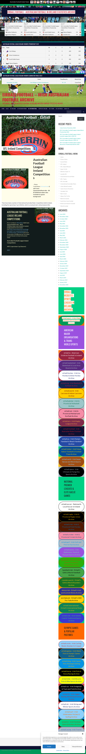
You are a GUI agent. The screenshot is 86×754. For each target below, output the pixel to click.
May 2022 (62, 223)
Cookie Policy (59, 750)
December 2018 (64, 284)
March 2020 (63, 259)
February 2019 (63, 280)
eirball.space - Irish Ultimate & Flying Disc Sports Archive (71, 471)
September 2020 (64, 247)
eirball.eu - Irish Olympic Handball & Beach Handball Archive (71, 441)
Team (7, 47)
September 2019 (64, 270)
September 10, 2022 (12, 82)
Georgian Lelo (64, 191)
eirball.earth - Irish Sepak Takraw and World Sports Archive (71, 461)
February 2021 (63, 240)
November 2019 (64, 266)
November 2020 (64, 244)
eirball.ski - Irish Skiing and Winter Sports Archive (71, 705)
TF (70, 47)
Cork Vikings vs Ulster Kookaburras (39, 82)
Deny (63, 746)
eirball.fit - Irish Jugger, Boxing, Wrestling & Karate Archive (71, 696)
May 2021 (62, 235)
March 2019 (63, 277)
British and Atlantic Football (67, 203)
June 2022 (62, 221)
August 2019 (63, 273)
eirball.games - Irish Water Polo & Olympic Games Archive (71, 653)
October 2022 (63, 219)
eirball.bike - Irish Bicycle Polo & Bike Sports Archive (71, 680)
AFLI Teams (51, 108)
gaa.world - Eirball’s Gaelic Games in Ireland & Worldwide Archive (71, 562)
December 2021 (64, 226)
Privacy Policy (66, 750)
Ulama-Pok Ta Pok (65, 196)
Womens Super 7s (65, 171)
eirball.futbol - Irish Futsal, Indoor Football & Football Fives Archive (71, 451)
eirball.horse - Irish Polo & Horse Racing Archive (71, 672)
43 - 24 (64, 82)
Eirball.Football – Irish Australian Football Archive (35, 97)
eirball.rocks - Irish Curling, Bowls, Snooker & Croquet (71, 644)
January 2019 (63, 282)
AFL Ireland (13, 108)
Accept (49, 746)
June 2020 (62, 254)
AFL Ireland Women (22, 108)
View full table (80, 67)
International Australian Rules (68, 184)
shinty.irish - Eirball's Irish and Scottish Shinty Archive (71, 591)
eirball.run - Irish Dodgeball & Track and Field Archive (71, 687)
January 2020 (63, 263)
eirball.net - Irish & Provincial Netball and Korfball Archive (71, 413)
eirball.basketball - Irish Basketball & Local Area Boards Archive (71, 365)
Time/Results (64, 79)
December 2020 (64, 242)
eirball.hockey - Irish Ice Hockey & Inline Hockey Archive (71, 375)
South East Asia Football (66, 201)
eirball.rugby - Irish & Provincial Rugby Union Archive (71, 516)
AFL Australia (59, 108)
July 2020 (62, 252)
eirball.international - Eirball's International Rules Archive (71, 607)
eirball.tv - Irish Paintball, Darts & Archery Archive (71, 723)
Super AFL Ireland (43, 108)
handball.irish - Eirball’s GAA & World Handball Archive (71, 572)
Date (12, 79)
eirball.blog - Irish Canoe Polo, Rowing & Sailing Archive (71, 663)
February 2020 (63, 261)
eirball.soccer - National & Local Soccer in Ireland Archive (71, 506)
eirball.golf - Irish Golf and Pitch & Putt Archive (71, 543)
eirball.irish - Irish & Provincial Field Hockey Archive (71, 526)
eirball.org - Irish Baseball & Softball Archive (71, 384)
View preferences (77, 746)
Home (3, 108)
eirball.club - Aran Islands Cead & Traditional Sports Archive (71, 618)
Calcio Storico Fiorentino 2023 (68, 128)
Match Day (78, 79)
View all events (80, 85)
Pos (4, 47)
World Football (64, 206)
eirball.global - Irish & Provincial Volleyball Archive (71, 403)
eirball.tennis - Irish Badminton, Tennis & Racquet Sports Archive (71, 552)
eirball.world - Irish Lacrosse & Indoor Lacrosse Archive (71, 393)
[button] (82, 734)
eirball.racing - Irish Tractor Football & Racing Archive (71, 730)
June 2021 (62, 233)
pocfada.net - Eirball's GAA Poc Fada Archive (71, 599)
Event (39, 79)
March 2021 (63, 237)
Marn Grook (63, 193)
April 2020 (62, 256)
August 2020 (63, 249)
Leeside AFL (63, 174)
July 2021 (62, 230)
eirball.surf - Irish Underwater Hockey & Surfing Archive (71, 714)
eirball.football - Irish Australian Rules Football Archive (71, 431)
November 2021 (64, 228)
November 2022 (64, 216)
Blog (7, 108)
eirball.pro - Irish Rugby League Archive (71, 422)
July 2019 (62, 275)
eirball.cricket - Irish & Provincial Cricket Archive (71, 535)
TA (79, 47)
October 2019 (63, 268)
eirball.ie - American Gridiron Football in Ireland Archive (71, 355)
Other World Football (66, 186)
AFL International (32, 108)
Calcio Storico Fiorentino (66, 188)
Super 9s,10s (63, 169)
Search (60, 116)
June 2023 (62, 214)
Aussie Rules (63, 162)
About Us (66, 108)
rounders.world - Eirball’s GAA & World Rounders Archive (71, 582)
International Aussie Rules (67, 176)
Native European (64, 198)
